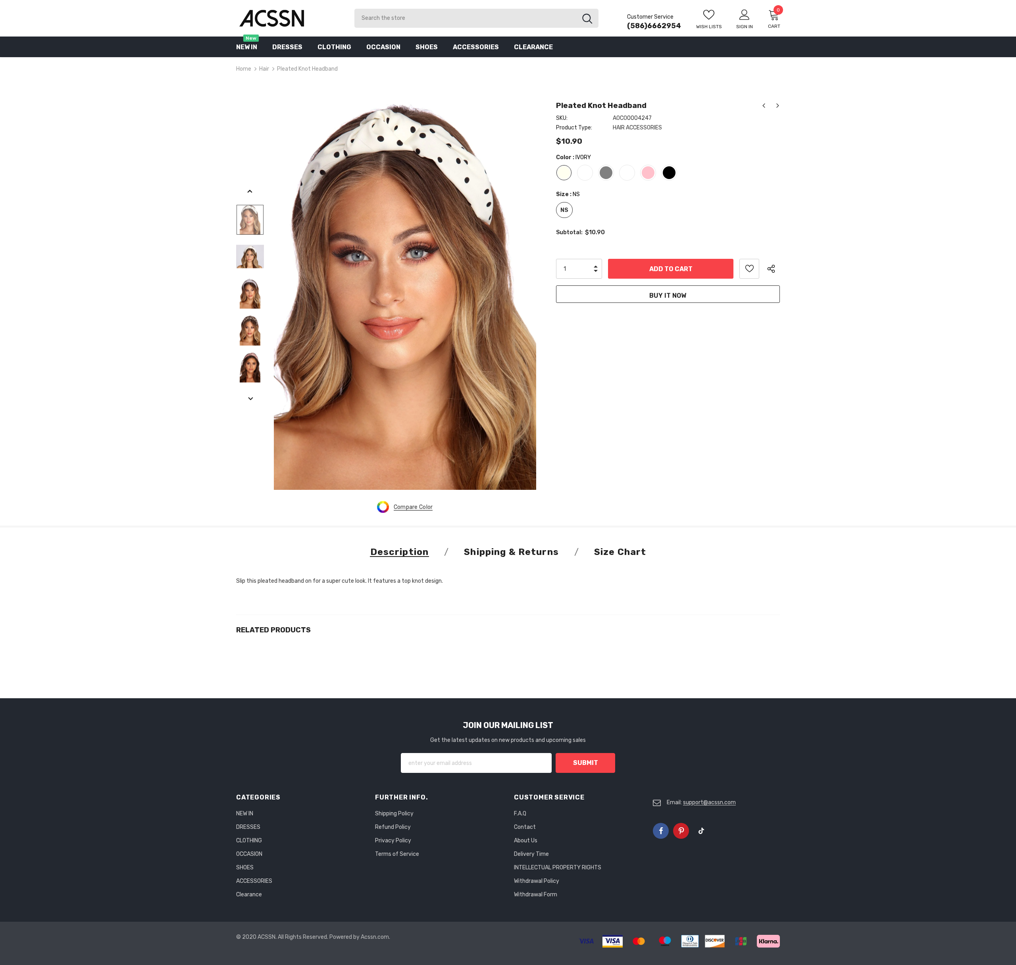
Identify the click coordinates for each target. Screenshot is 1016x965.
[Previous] (250, 192)
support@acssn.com (709, 802)
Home (243, 68)
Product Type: (574, 127)
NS (564, 210)
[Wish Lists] (749, 269)
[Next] (250, 399)
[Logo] (289, 18)
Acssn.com (375, 937)
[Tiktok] (701, 831)
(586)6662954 (654, 25)
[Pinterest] (681, 831)
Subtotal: (569, 232)
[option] (405, 293)
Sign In (744, 26)
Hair (264, 68)
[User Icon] (744, 14)
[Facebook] (661, 831)
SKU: (562, 118)
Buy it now (667, 295)
